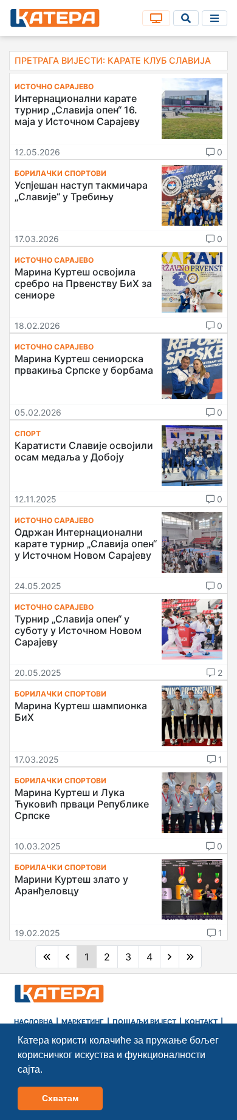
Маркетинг (82, 1021)
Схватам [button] (60, 1098)
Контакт (201, 1021)
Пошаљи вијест (144, 1021)
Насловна (33, 1021)
